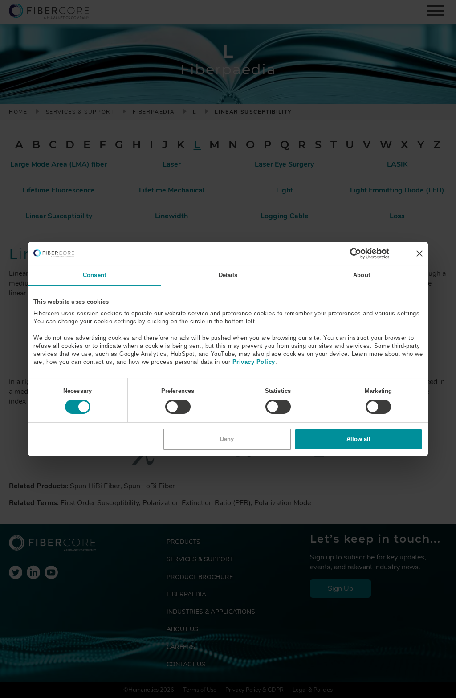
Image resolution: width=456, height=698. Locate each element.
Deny (227, 439)
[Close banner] (419, 253)
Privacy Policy (253, 362)
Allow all (358, 439)
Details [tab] (228, 275)
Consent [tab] (94, 275)
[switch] (178, 407)
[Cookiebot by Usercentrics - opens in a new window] (350, 253)
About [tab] (361, 275)
